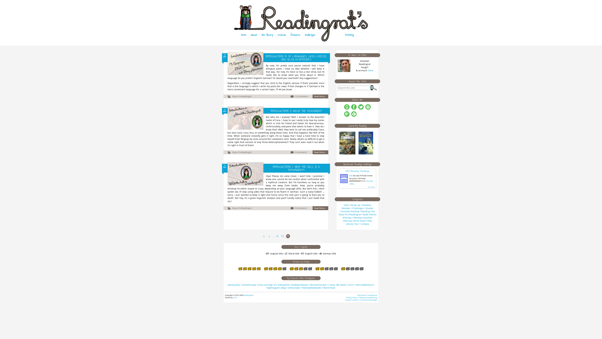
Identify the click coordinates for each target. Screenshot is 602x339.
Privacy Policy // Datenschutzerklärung (361, 297)
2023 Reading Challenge (357, 170)
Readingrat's (249, 295)
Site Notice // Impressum (367, 295)
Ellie (351, 175)
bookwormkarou (299, 284)
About (254, 35)
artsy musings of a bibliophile (273, 284)
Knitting (349, 35)
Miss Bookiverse (364, 284)
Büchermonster (318, 284)
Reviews (282, 35)
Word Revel (329, 287)
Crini (235, 297)
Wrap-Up (355, 205)
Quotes (369, 208)
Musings (347, 217)
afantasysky (234, 284)
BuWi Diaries (369, 214)
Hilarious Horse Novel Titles (357, 220)
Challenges (310, 35)
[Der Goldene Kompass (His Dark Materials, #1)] (366, 153)
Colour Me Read (337, 284)
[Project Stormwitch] (347, 153)
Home (243, 35)
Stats (346, 205)
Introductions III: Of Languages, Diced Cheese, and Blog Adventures (296, 58)
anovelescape (249, 284)
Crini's (351, 284)
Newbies (366, 205)
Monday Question (363, 217)
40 (282, 236)
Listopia (365, 223)
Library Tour (352, 223)
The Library (267, 35)
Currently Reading (349, 211)
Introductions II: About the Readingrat (296, 111)
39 (277, 236)
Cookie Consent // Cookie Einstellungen (361, 300)
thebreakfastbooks (311, 287)
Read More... (320, 96)
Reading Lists (368, 211)
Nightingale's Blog (276, 287)
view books (371, 187)
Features (295, 35)
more (370, 70)
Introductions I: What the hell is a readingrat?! (296, 168)
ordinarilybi (294, 287)
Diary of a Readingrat (242, 96)
